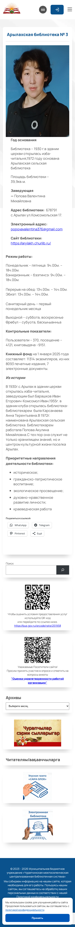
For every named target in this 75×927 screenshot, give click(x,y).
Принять (37, 917)
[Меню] (70, 9)
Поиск (10, 563)
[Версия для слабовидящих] (43, 9)
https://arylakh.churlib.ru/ (31, 243)
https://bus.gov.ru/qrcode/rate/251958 (37, 625)
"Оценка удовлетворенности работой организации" (37, 680)
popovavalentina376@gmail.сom (36, 229)
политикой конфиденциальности (24, 910)
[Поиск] (62, 569)
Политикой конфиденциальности (38, 896)
